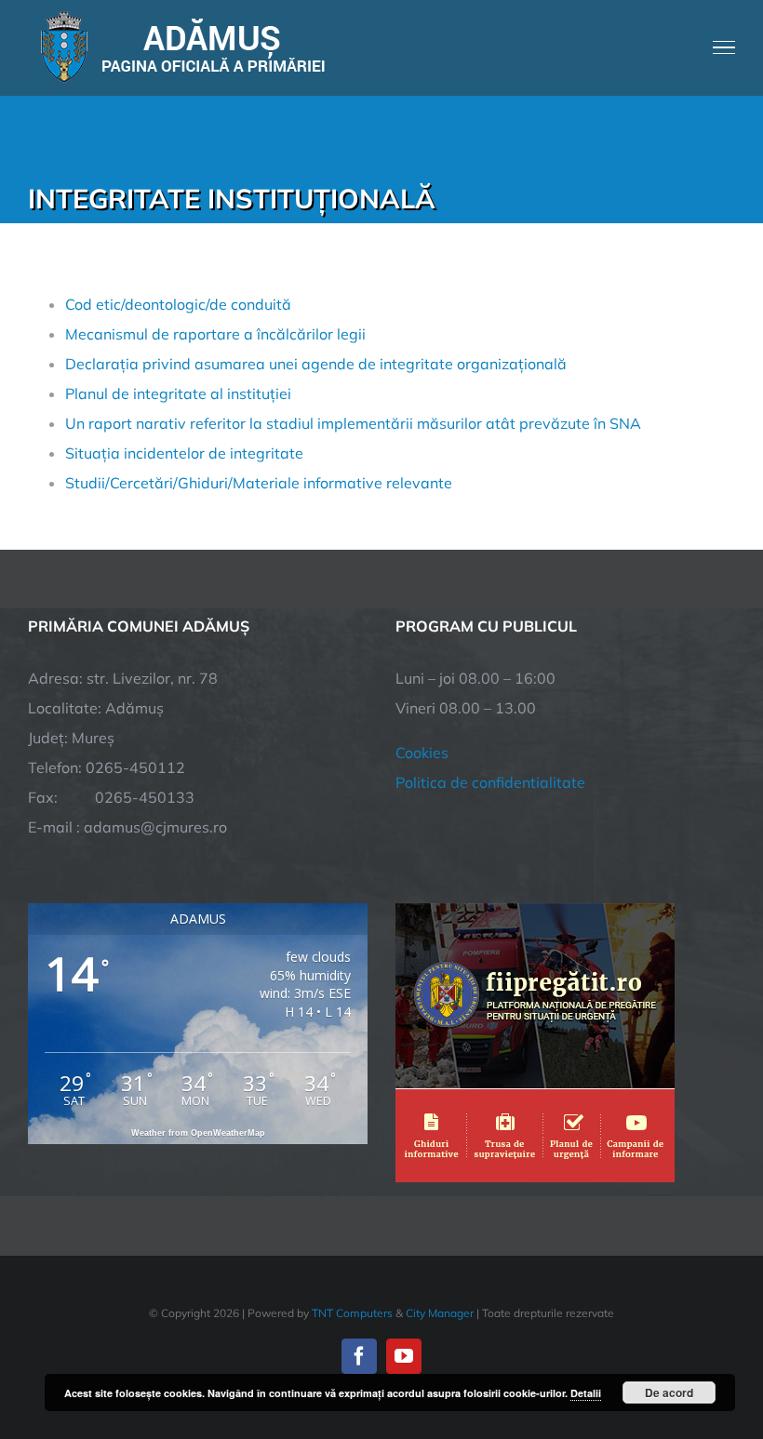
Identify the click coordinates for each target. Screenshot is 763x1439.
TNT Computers (352, 1313)
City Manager (440, 1313)
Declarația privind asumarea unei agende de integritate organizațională (316, 363)
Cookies (421, 752)
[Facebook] (359, 1356)
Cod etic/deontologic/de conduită (178, 304)
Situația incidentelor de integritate (184, 453)
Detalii (585, 1393)
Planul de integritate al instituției (178, 393)
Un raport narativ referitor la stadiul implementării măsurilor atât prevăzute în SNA (353, 423)
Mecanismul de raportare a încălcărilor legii (215, 334)
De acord (669, 1392)
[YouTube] (404, 1356)
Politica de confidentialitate (490, 782)
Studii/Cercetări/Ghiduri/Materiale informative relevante (258, 482)
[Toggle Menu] (724, 47)
